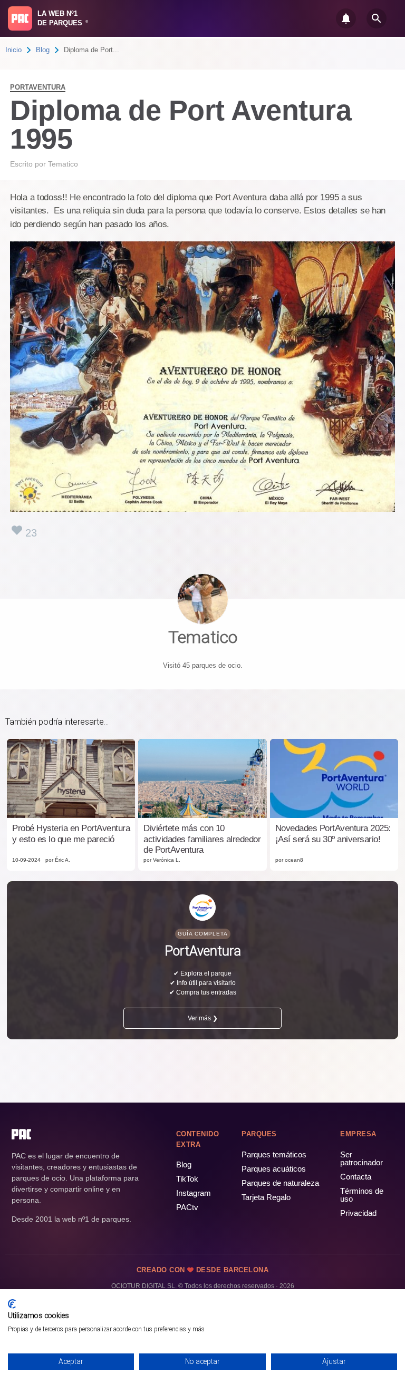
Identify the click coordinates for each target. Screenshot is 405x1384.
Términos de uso (361, 1194)
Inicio (13, 50)
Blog (43, 50)
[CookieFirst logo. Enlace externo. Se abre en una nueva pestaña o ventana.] (12, 1304)
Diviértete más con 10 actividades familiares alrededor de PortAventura (202, 839)
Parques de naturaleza (280, 1182)
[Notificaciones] (346, 18)
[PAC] (20, 18)
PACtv (187, 1207)
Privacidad (358, 1212)
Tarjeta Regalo (266, 1197)
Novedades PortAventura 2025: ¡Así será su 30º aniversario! (333, 833)
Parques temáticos (274, 1154)
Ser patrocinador (361, 1158)
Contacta (355, 1176)
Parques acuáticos (274, 1168)
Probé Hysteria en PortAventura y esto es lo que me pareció (71, 833)
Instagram (193, 1192)
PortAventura (37, 87)
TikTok (187, 1178)
